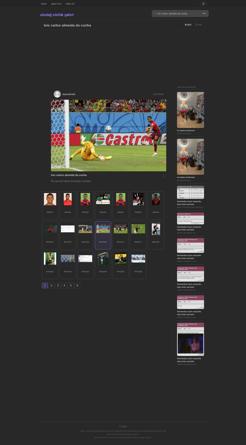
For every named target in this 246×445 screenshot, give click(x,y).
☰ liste (198, 24)
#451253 (67, 242)
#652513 (120, 242)
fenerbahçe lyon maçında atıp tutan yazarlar (189, 202)
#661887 (156, 242)
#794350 (67, 272)
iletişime (128, 434)
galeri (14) (56, 4)
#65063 (156, 212)
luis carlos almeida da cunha (67, 25)
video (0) (70, 4)
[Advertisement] (123, 57)
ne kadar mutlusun (186, 130)
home (44, 4)
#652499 (85, 242)
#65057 (50, 212)
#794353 (85, 272)
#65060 (103, 212)
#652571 (138, 242)
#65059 (85, 212)
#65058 (67, 212)
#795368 (138, 272)
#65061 (120, 212)
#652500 (103, 242)
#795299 (103, 272)
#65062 (138, 212)
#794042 (50, 272)
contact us (105, 437)
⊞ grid (188, 24)
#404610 (50, 242)
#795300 (120, 272)
